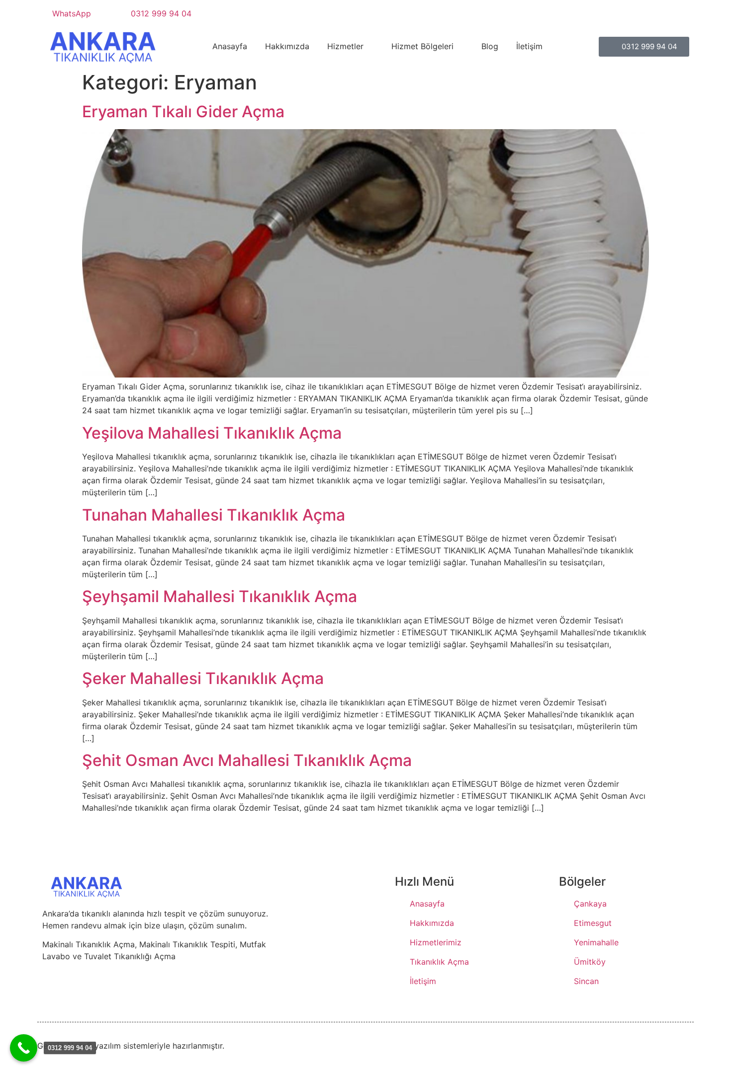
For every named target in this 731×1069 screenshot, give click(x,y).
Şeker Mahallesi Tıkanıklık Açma (203, 678)
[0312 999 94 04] (23, 1048)
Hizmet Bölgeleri (422, 46)
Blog (489, 46)
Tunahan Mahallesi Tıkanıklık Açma (213, 515)
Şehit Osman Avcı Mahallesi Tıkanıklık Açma (247, 760)
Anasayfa (229, 46)
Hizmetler (345, 46)
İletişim (529, 46)
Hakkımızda (287, 46)
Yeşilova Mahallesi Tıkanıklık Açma (212, 433)
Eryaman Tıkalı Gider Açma (183, 111)
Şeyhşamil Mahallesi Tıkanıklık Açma (219, 596)
